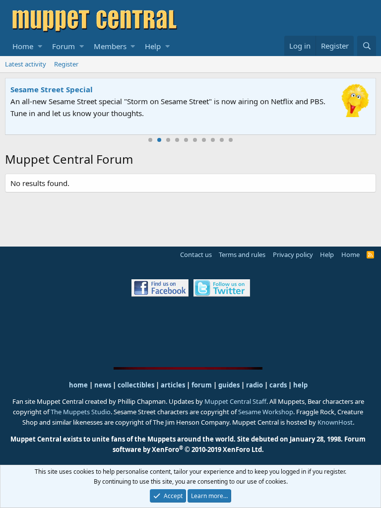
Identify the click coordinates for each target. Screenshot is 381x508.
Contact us (196, 254)
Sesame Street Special (51, 89)
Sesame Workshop (265, 411)
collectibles (136, 385)
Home (22, 46)
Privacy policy (293, 254)
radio (254, 385)
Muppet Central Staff (235, 401)
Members (110, 46)
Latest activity (25, 64)
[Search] (366, 46)
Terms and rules (242, 254)
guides (229, 385)
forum (201, 385)
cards (278, 385)
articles (174, 385)
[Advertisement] (190, 331)
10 (231, 140)
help (300, 385)
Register (66, 64)
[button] (40, 46)
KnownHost (335, 422)
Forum (63, 46)
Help (153, 46)
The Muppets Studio (81, 411)
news (102, 385)
